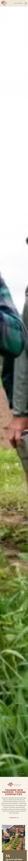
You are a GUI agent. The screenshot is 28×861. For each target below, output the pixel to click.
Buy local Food (18, 3)
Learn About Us (14, 817)
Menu (25, 3)
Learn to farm (21, 773)
